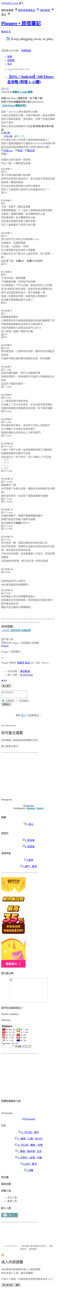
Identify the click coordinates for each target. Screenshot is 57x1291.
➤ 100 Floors (26, 675)
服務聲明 (33, 1249)
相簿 (9, 56)
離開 (17, 1285)
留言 (27, 663)
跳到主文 (6, 31)
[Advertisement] (20, 776)
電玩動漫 (25, 671)
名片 (9, 64)
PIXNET (14, 1246)
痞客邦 (20, 663)
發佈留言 (6, 704)
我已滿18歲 (7, 1285)
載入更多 (6, 686)
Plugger (5, 646)
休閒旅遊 (26, 50)
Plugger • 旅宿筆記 (21, 23)
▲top (4, 680)
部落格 (11, 60)
